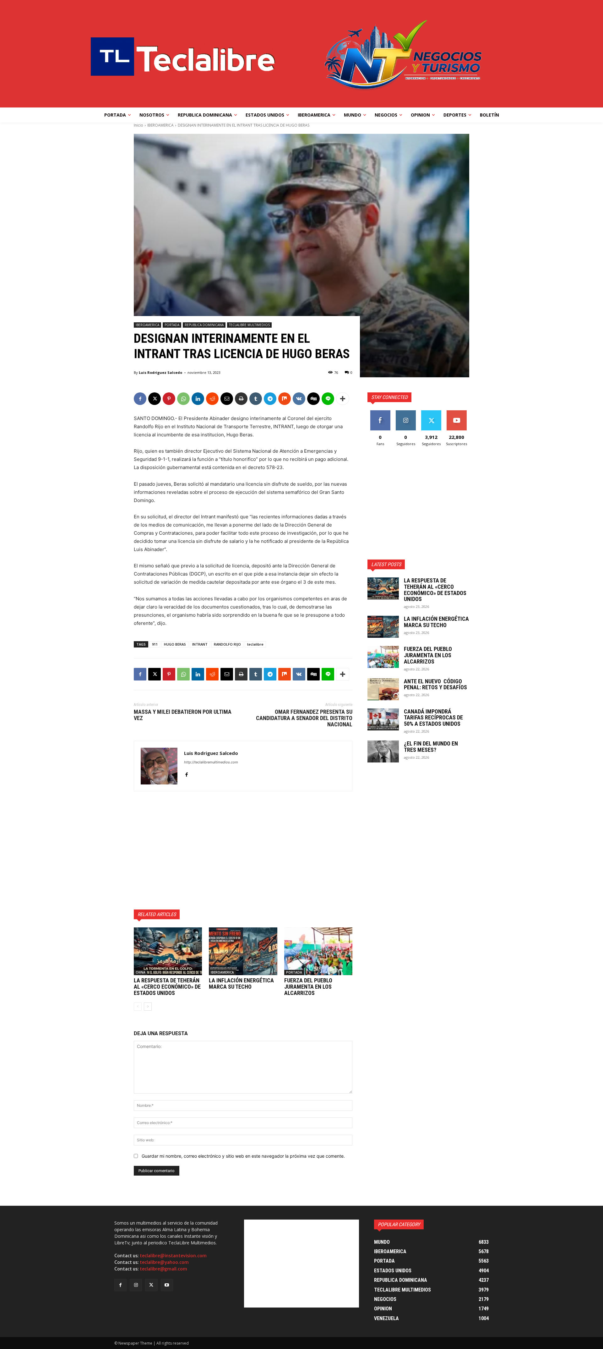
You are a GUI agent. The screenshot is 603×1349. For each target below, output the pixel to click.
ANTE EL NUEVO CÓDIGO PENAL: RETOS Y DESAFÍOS (435, 684)
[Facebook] (140, 398)
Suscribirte (456, 412)
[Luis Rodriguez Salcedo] (159, 766)
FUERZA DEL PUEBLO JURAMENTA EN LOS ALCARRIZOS (308, 986)
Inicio (138, 125)
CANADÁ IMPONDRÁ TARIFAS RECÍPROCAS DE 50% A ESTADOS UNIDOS (433, 717)
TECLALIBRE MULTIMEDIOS (249, 325)
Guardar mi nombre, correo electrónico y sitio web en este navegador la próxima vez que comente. (243, 1156)
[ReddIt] (212, 398)
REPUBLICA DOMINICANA (204, 325)
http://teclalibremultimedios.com (211, 762)
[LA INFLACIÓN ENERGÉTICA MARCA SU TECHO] (243, 951)
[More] (342, 398)
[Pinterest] (169, 398)
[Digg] (313, 398)
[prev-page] (138, 1006)
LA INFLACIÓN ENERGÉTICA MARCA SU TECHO (241, 983)
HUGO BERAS (175, 644)
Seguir (405, 412)
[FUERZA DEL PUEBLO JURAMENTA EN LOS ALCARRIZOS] (318, 951)
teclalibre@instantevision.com (173, 1256)
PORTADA (172, 325)
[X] (154, 398)
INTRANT (200, 644)
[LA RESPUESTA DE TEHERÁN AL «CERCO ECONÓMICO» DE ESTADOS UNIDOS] (168, 951)
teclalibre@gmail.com (163, 1269)
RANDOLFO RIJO (227, 644)
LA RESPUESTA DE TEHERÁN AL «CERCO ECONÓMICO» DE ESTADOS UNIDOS (167, 986)
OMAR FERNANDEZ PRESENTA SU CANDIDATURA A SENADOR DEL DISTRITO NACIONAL (304, 718)
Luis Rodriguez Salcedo (160, 372)
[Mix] (284, 398)
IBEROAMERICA (160, 125)
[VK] (299, 398)
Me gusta (380, 412)
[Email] (226, 398)
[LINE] (328, 398)
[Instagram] (136, 1285)
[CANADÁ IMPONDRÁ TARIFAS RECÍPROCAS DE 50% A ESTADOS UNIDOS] (383, 719)
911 (155, 644)
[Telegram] (270, 398)
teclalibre (255, 644)
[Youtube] (167, 1285)
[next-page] (148, 1006)
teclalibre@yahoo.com (164, 1262)
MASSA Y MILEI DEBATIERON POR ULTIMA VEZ (182, 714)
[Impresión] (241, 398)
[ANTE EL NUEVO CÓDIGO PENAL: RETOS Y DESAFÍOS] (383, 689)
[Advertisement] (243, 850)
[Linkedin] (198, 398)
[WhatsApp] (183, 398)
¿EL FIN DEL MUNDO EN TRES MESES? (431, 746)
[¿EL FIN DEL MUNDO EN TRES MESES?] (383, 751)
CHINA (140, 972)
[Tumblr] (255, 398)
